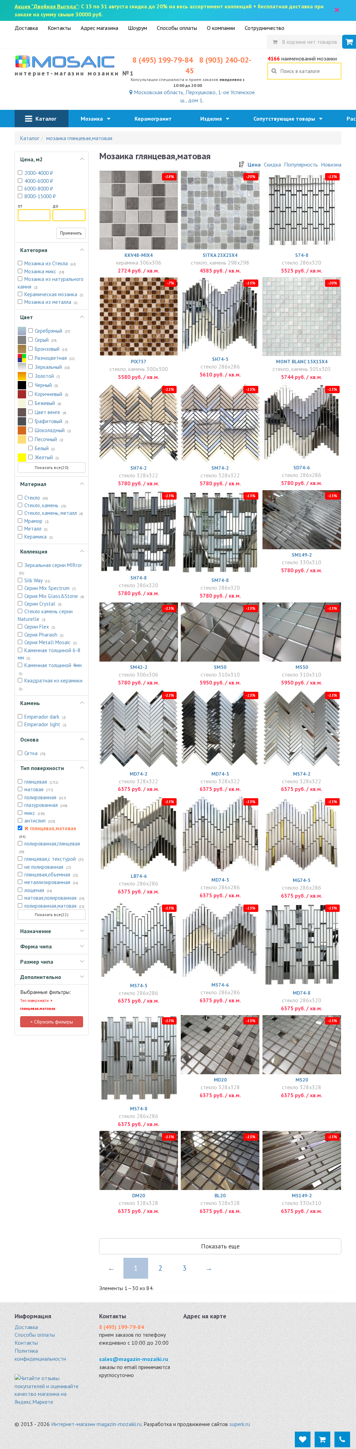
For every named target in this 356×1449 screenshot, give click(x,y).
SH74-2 (138, 468)
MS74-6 (220, 985)
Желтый (47, 457)
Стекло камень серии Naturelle (45, 615)
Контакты (59, 27)
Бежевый (48, 403)
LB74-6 (139, 876)
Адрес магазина (99, 27)
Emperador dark (45, 716)
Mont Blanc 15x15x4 (301, 361)
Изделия (213, 118)
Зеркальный (52, 367)
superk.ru (239, 1423)
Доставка (26, 27)
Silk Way (37, 580)
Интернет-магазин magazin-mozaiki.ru (96, 1423)
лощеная (38, 890)
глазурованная (45, 805)
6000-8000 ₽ (38, 188)
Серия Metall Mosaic (50, 642)
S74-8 (301, 255)
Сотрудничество (264, 27)
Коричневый (51, 394)
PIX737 (138, 361)
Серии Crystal (43, 603)
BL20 (220, 1195)
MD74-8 (301, 993)
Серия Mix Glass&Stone (54, 596)
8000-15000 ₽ (40, 196)
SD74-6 (301, 467)
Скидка (272, 164)
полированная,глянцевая (49, 847)
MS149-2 (302, 1195)
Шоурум (137, 27)
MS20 (302, 1080)
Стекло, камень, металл (53, 513)
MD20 (220, 1080)
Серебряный (52, 330)
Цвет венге (50, 412)
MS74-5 (138, 985)
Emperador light (45, 724)
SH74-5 (220, 359)
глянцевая (41, 781)
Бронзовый (51, 349)
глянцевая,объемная (51, 874)
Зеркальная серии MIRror (50, 568)
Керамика (38, 536)
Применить (71, 233)
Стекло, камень (45, 505)
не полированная (47, 867)
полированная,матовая (54, 905)
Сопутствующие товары (286, 118)
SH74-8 (138, 578)
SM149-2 (302, 555)
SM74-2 (220, 468)
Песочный (49, 439)
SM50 (220, 667)
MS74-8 (138, 1109)
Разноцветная (55, 358)
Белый (45, 448)
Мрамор (36, 521)
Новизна (331, 164)
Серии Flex (39, 626)
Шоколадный (53, 430)
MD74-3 (220, 774)
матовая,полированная (54, 898)
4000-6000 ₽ (38, 181)
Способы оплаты (177, 27)
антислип (39, 820)
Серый (46, 340)
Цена (254, 164)
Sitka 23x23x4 (220, 255)
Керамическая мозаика (53, 294)
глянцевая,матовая (47, 832)
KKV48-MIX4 (138, 255)
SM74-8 (220, 580)
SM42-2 (138, 667)
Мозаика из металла (51, 302)
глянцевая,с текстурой (54, 859)
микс (34, 813)
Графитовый (51, 421)
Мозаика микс (44, 271)
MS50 (302, 667)
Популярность (301, 164)
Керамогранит (155, 118)
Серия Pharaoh (44, 634)
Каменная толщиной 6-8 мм (49, 654)
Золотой (47, 376)
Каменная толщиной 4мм (50, 668)
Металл (36, 528)
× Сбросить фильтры (51, 1022)
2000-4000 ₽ (38, 173)
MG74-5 (301, 880)
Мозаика (94, 118)
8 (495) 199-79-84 (162, 60)
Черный (46, 385)
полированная (45, 797)
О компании (221, 27)
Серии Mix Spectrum (50, 588)
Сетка (35, 753)
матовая (38, 789)
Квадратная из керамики (50, 684)
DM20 (138, 1195)
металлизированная (51, 882)
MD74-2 (138, 774)
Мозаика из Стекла (50, 263)
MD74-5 (220, 880)
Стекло (36, 497)
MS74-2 (301, 774)
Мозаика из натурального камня (50, 283)
